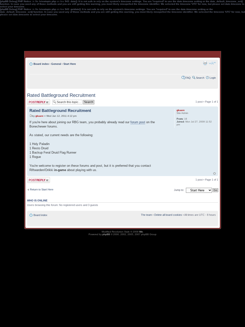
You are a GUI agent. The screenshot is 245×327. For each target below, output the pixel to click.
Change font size (212, 63)
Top (214, 173)
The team (146, 214)
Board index (41, 63)
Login (213, 77)
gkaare (39, 116)
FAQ (188, 77)
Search (200, 77)
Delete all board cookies (168, 214)
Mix (141, 231)
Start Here (69, 63)
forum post (137, 122)
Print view (205, 63)
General (56, 63)
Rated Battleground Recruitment (61, 95)
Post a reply (34, 100)
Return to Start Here (41, 189)
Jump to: (179, 189)
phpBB (106, 234)
